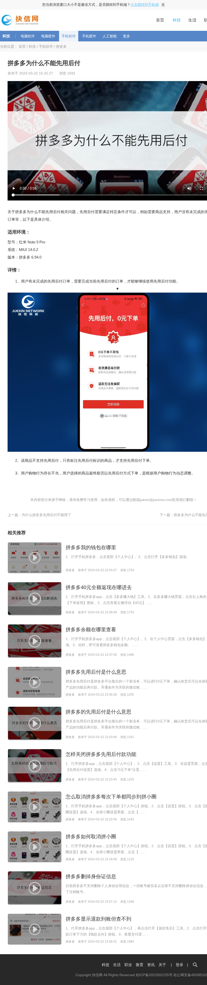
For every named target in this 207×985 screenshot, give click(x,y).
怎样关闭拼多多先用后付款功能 (101, 754)
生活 (192, 20)
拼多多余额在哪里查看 (91, 629)
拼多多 (61, 46)
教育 (139, 965)
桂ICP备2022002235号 (154, 975)
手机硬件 (89, 36)
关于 (162, 965)
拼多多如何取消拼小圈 (91, 836)
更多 (126, 36)
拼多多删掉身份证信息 (91, 876)
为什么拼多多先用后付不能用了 (46, 515)
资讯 (151, 965)
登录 (179, 965)
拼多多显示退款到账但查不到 (98, 919)
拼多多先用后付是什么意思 (96, 672)
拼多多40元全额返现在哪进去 (99, 587)
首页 (160, 20)
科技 (177, 20)
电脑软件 (28, 36)
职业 (128, 965)
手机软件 (69, 36)
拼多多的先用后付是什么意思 (98, 712)
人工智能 (109, 36)
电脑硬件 (48, 36)
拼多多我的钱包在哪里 (91, 547)
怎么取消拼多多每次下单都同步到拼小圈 (111, 796)
